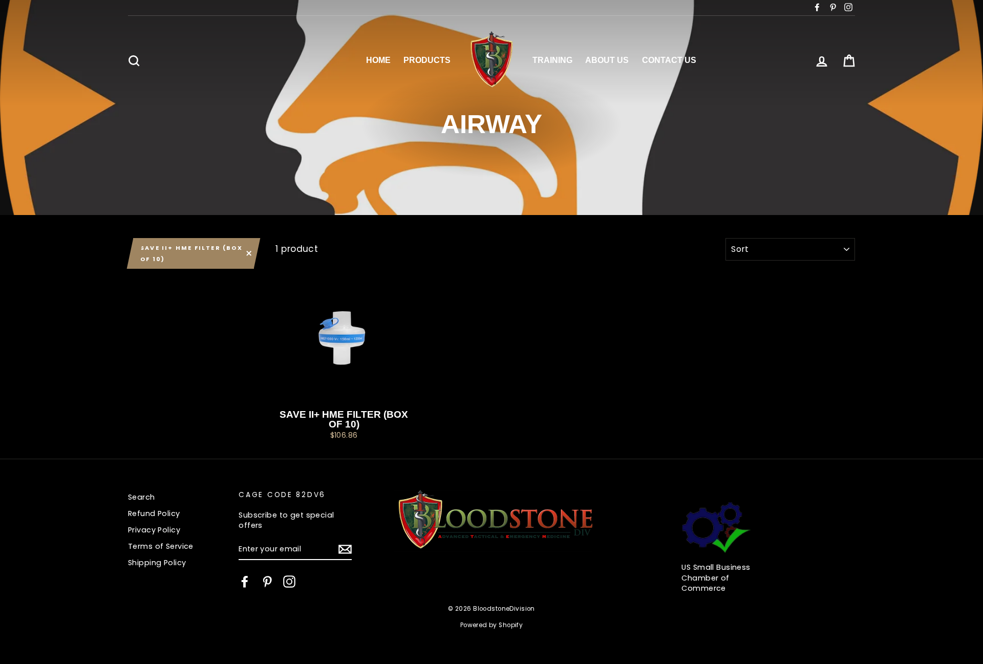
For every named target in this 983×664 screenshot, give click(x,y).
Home (378, 60)
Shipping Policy (157, 563)
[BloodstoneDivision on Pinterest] (267, 581)
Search (141, 497)
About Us (607, 60)
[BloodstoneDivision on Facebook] (245, 581)
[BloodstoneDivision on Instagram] (289, 581)
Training (552, 60)
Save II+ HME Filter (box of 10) (191, 253)
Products (427, 60)
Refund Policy (154, 513)
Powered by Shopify (491, 625)
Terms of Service (161, 546)
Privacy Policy (154, 530)
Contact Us (669, 60)
